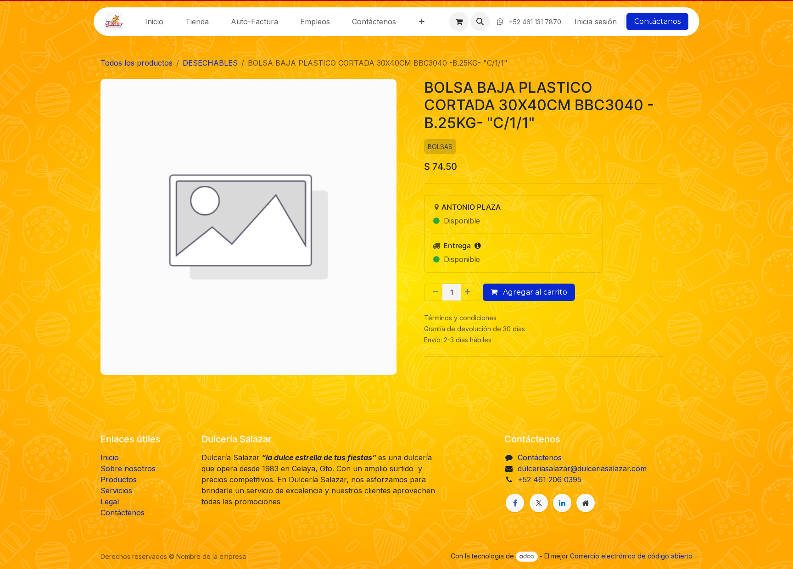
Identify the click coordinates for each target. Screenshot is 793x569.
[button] (480, 21)
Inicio (110, 457)
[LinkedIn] (562, 503)
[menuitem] (154, 21)
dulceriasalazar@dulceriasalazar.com (582, 468)
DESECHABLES (210, 62)
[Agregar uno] (469, 292)
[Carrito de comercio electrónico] (459, 21)
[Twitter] (539, 503)
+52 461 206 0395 (549, 479)
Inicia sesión (596, 21)
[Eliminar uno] (433, 292)
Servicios (116, 490)
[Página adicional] (585, 503)
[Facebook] (515, 503)
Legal (110, 501)
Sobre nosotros (128, 468)
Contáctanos (657, 21)
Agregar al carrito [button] (534, 292)
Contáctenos (123, 512)
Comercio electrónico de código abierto (631, 556)
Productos (119, 479)
